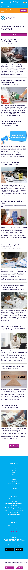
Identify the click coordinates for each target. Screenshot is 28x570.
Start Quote (23, 10)
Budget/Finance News (18, 205)
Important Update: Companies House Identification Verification (12, 122)
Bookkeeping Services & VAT (14, 499)
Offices (14, 475)
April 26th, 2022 (8, 407)
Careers (14, 479)
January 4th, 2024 (9, 205)
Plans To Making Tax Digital (9, 405)
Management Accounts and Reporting (14, 503)
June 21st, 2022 (8, 289)
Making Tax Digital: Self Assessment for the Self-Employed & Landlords (13, 41)
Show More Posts (14, 446)
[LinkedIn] (16, 531)
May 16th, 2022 (8, 368)
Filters (15, 34)
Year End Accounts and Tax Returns (14, 510)
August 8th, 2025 (8, 125)
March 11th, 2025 (8, 164)
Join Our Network (14, 486)
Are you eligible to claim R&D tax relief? (13, 367)
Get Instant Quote (9, 567)
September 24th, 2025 (9, 44)
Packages (14, 472)
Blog (14, 477)
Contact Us (14, 481)
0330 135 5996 (15, 528)
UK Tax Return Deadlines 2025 (10, 162)
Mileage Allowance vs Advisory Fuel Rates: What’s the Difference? (13, 82)
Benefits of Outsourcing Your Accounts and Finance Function (13, 246)
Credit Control (14, 512)
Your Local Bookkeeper (14, 484)
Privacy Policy (14, 488)
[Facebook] (13, 531)
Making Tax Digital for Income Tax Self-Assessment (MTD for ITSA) (12, 287)
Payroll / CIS (14, 505)
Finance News (16, 289)
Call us (20, 567)
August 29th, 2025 (9, 84)
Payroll (10, 330)
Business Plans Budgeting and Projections (14, 508)
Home (2, 6)
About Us (14, 468)
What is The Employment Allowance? (12, 326)
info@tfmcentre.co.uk (14, 526)
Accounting (16, 164)
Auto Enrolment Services (14, 514)
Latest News (18, 44)
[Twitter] (11, 531)
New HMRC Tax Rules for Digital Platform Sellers (13, 202)
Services (14, 470)
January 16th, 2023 (9, 249)
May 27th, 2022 (8, 328)
